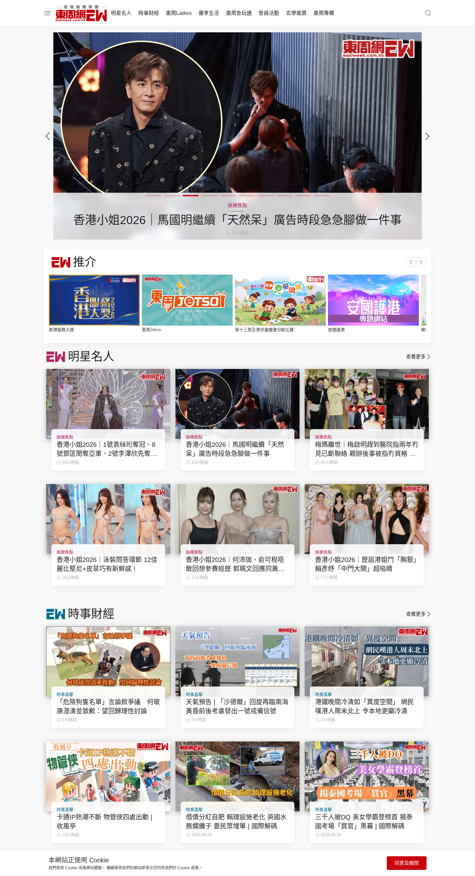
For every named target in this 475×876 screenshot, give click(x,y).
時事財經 (148, 13)
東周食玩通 (239, 13)
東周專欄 (323, 13)
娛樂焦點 (65, 437)
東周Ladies (179, 13)
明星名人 (121, 13)
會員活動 (269, 13)
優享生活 (208, 13)
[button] (427, 136)
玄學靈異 (296, 13)
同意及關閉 (407, 863)
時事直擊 (65, 694)
